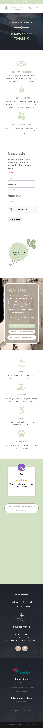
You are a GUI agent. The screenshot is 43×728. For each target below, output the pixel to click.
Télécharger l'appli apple (21, 332)
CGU (21, 706)
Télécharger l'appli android (21, 337)
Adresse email (14, 196)
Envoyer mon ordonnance (22, 326)
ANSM (21, 683)
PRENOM (12, 184)
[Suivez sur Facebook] (18, 648)
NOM (10, 173)
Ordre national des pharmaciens (21, 687)
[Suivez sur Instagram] (25, 648)
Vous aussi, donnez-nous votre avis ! (21, 508)
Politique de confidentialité (21, 711)
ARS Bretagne (21, 692)
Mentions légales (21, 702)
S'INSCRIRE (15, 219)
